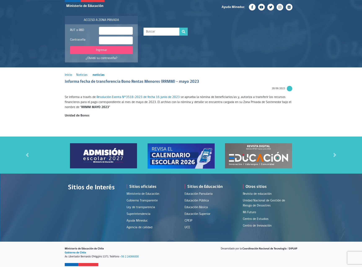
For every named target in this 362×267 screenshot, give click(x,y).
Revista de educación (257, 194)
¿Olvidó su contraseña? (101, 58)
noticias (99, 75)
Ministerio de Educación (84, 6)
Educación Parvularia (199, 194)
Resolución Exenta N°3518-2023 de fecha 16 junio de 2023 (138, 97)
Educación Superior (197, 214)
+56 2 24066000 (129, 256)
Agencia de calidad (139, 227)
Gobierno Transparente (142, 200)
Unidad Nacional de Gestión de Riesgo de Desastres (264, 203)
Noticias (82, 75)
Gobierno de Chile (75, 252)
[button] (27, 155)
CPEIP (188, 220)
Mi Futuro (249, 212)
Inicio (68, 75)
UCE (187, 227)
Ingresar (101, 50)
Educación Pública (197, 200)
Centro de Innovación (257, 225)
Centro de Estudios (256, 219)
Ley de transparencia (141, 207)
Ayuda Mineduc (233, 7)
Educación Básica (196, 207)
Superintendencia (138, 214)
